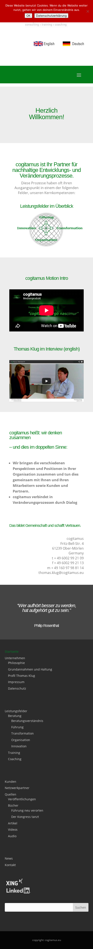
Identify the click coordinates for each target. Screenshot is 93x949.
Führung (17, 727)
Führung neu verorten (27, 810)
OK (28, 15)
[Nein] (87, 11)
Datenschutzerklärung (51, 15)
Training (14, 753)
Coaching (14, 759)
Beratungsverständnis (27, 721)
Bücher (13, 805)
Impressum (16, 682)
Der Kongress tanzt (25, 817)
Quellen (10, 794)
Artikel (12, 823)
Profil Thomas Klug (21, 676)
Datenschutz (17, 688)
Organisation (20, 740)
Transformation (22, 733)
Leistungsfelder (16, 711)
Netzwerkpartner (17, 788)
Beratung (14, 716)
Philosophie (16, 663)
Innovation (19, 746)
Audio (12, 836)
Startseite (12, 651)
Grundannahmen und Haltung (30, 669)
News (9, 858)
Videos (13, 829)
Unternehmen (15, 658)
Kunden (10, 781)
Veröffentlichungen (22, 799)
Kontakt (10, 865)
